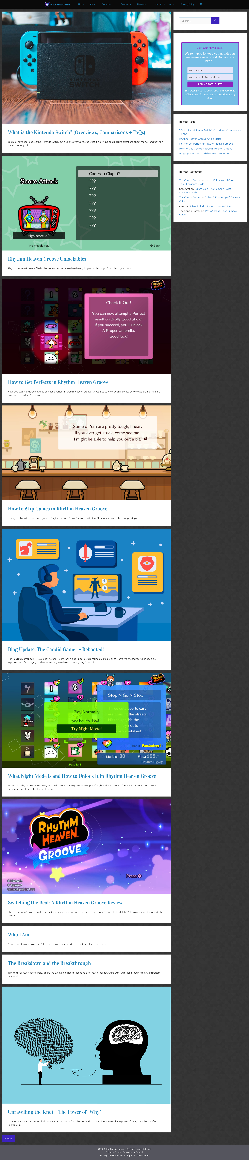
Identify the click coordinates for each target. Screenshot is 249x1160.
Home (81, 4)
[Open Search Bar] (201, 4)
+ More (8, 1138)
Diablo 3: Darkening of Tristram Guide (209, 205)
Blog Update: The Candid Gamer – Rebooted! (56, 649)
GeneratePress (143, 1149)
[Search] (215, 20)
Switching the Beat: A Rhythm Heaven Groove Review (65, 903)
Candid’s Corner (163, 4)
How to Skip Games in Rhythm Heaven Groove (57, 509)
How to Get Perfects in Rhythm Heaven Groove (58, 382)
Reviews (141, 4)
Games (124, 4)
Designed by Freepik (133, 1152)
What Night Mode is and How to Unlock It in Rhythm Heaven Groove (82, 776)
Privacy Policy (187, 4)
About (93, 4)
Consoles (106, 4)
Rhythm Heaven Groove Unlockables (47, 259)
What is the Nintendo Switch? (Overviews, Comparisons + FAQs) (76, 132)
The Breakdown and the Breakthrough (49, 963)
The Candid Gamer (189, 180)
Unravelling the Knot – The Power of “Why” (54, 1112)
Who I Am (18, 935)
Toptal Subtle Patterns (138, 1155)
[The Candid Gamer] (57, 4)
